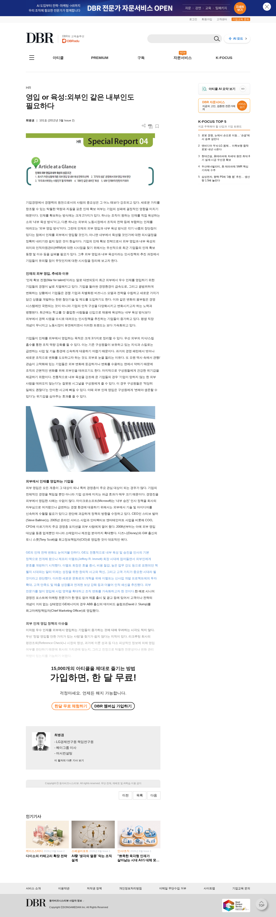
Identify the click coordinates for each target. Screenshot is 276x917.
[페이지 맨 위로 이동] (262, 905)
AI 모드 (238, 38)
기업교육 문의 (241, 19)
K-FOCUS (224, 58)
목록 (139, 795)
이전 (125, 795)
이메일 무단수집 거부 (172, 888)
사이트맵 (209, 888)
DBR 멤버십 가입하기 (113, 706)
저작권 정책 (94, 888)
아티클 (58, 58)
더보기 (143, 125)
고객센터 (222, 19)
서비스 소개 (33, 888)
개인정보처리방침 (130, 888)
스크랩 (157, 126)
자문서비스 (183, 58)
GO (242, 89)
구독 (141, 58)
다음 (154, 795)
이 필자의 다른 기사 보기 (69, 760)
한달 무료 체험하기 (71, 706)
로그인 (193, 19)
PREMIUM (99, 58)
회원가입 (207, 19)
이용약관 (64, 888)
